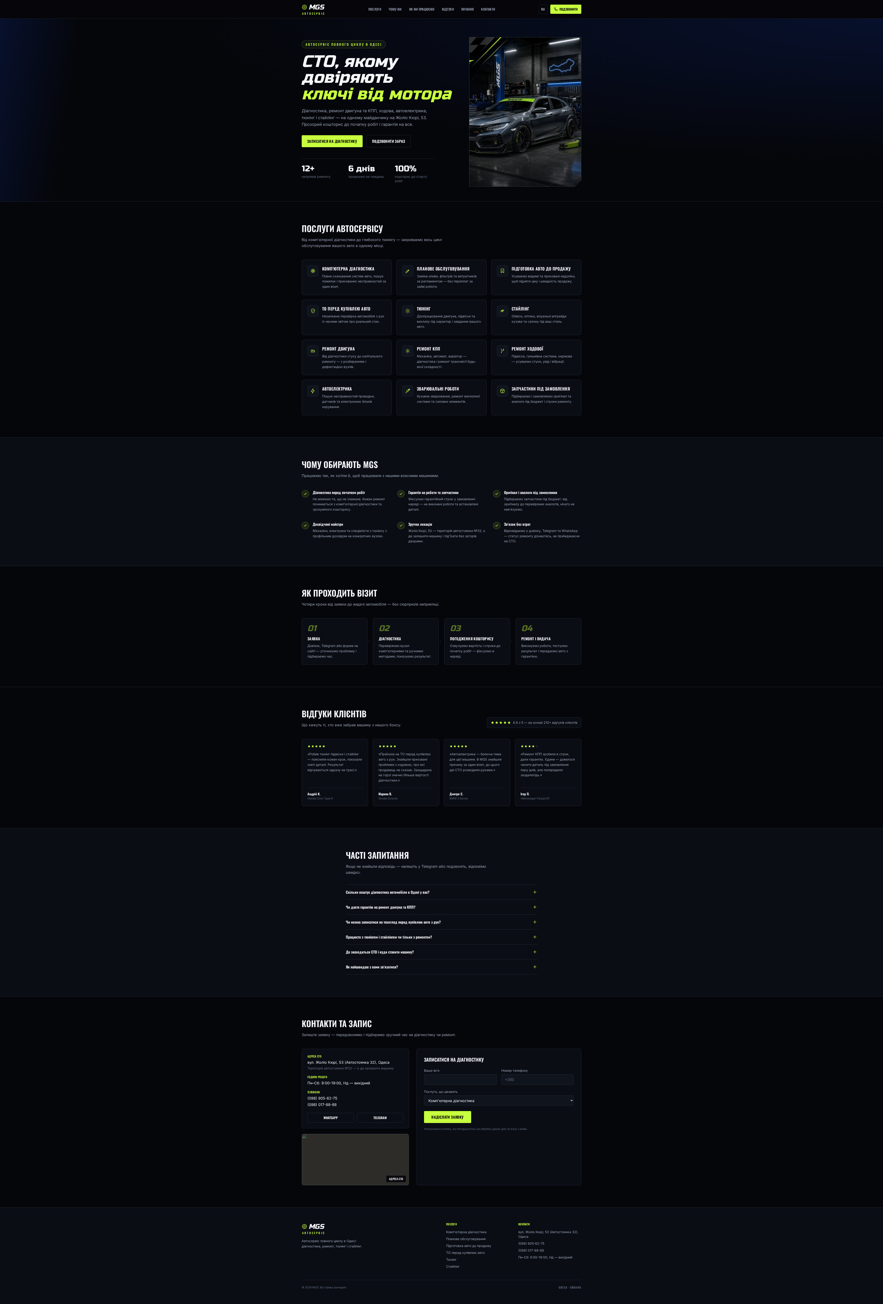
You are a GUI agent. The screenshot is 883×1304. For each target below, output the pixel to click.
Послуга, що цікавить (441, 1092)
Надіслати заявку (447, 1117)
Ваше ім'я (431, 1070)
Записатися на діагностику (332, 141)
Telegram (380, 1117)
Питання (467, 9)
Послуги (374, 9)
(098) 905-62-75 (322, 1098)
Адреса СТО (396, 1179)
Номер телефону (514, 1070)
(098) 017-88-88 (322, 1104)
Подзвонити (568, 9)
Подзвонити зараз (388, 141)
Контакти (488, 9)
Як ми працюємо (422, 9)
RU (543, 9)
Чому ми (395, 9)
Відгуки (448, 9)
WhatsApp (331, 1117)
